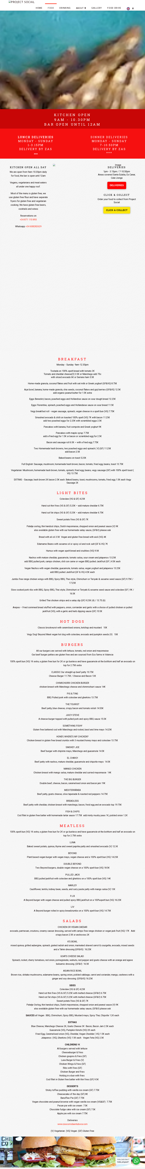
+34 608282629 (33, 226)
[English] (130, 7)
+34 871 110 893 (28, 219)
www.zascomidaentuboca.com (72, 1124)
